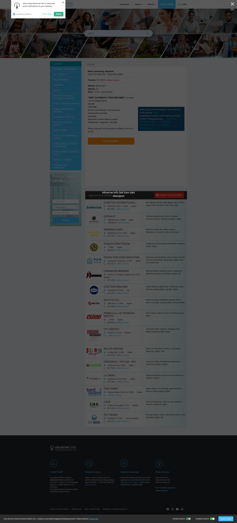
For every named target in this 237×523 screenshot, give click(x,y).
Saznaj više (93, 519)
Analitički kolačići (202, 519)
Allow (58, 14)
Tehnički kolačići (178, 519)
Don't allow (47, 14)
